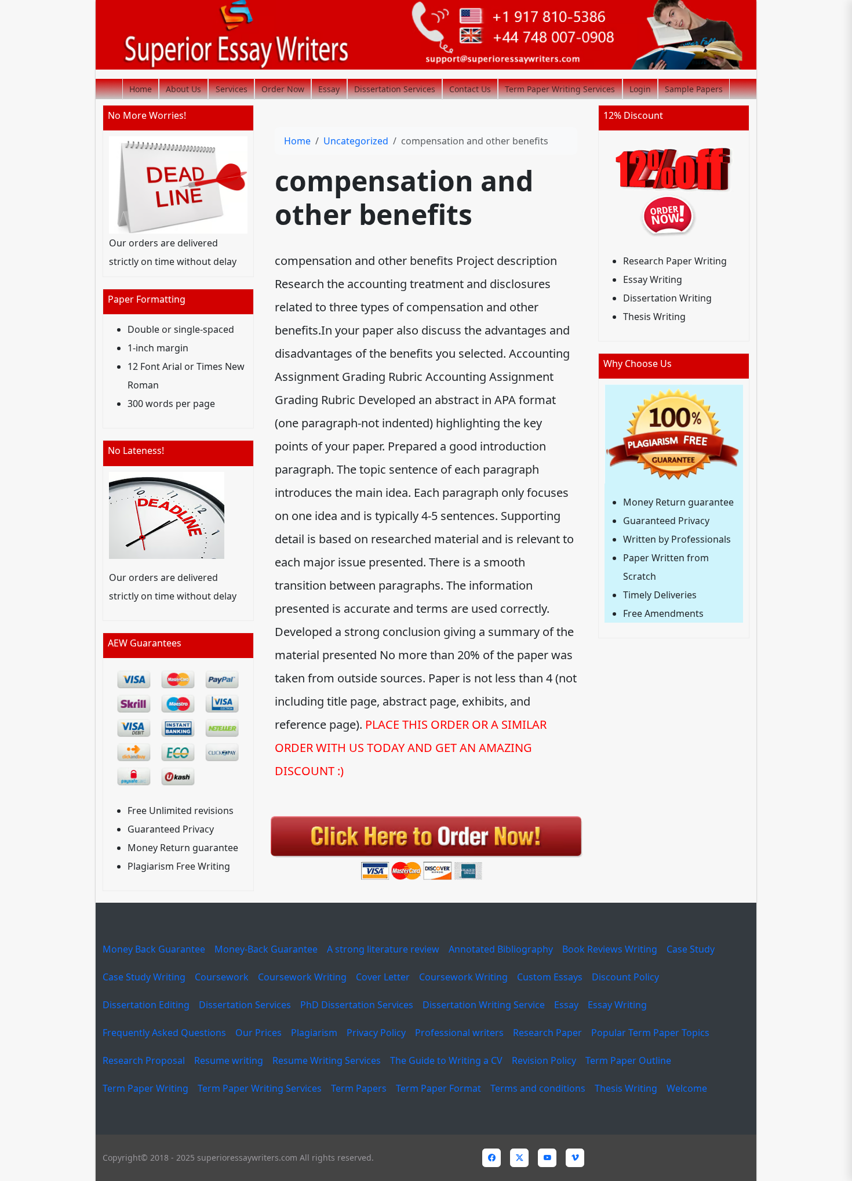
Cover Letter (383, 977)
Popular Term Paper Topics (650, 1032)
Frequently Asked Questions (164, 1032)
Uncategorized (355, 141)
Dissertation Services (394, 89)
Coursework (222, 977)
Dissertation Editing (146, 1004)
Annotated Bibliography (501, 949)
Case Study (691, 949)
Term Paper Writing (145, 1088)
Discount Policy (625, 977)
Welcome (687, 1088)
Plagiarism (314, 1032)
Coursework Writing (302, 977)
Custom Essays (549, 977)
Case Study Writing (144, 977)
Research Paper (547, 1032)
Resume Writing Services (326, 1060)
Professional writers (459, 1032)
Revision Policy (544, 1060)
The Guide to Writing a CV (446, 1060)
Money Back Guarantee (154, 949)
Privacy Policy (376, 1032)
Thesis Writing (626, 1088)
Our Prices (258, 1032)
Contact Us (470, 89)
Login (640, 89)
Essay (329, 89)
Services (231, 89)
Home (140, 89)
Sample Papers (694, 89)
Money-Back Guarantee (266, 949)
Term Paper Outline (628, 1060)
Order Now (282, 89)
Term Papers (359, 1088)
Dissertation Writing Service (484, 1004)
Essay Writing (617, 1004)
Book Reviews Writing (609, 949)
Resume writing (228, 1060)
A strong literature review (383, 949)
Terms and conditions (537, 1088)
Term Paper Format (438, 1088)
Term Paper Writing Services (560, 89)
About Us (183, 89)
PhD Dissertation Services (356, 1004)
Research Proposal (144, 1060)
